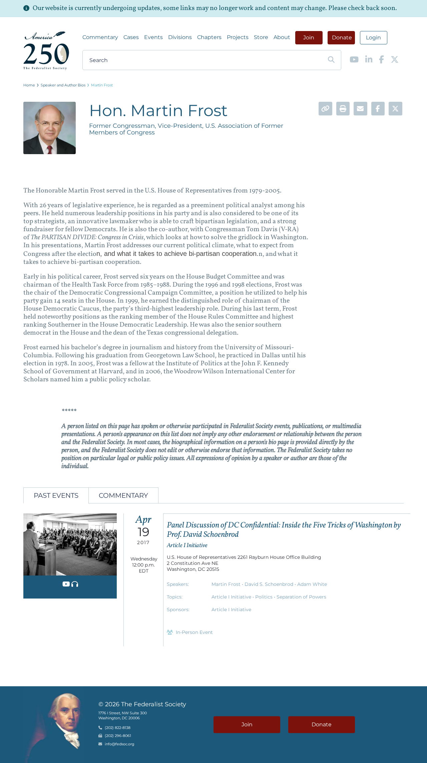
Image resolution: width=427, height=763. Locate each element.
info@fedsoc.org (119, 744)
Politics (264, 597)
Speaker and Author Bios (63, 85)
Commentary (100, 37)
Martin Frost (102, 85)
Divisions (180, 37)
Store (261, 37)
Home (29, 85)
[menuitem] (100, 37)
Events (153, 37)
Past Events (56, 495)
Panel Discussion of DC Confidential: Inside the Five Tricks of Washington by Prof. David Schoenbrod (284, 530)
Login (373, 37)
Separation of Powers (301, 597)
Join (308, 37)
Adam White (312, 584)
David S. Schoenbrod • (271, 584)
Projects (238, 37)
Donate (342, 37)
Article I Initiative (232, 597)
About (282, 37)
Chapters (209, 37)
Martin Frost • (228, 584)
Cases (131, 37)
